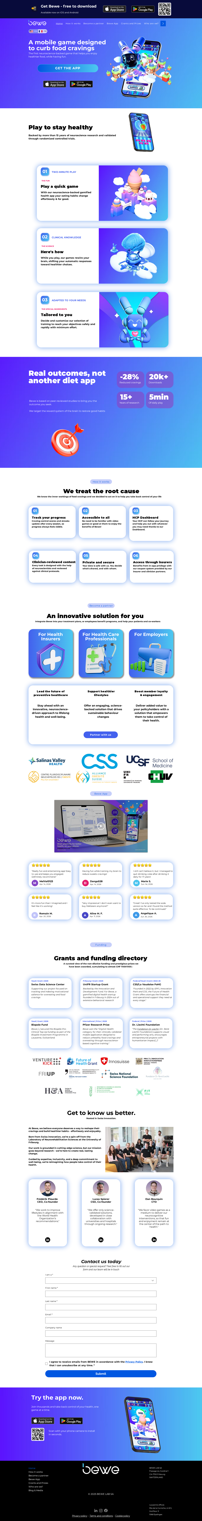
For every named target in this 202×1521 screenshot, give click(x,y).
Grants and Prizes (36, 1483)
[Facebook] (106, 1510)
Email (48, 1314)
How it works (36, 1471)
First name (51, 1288)
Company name (53, 1327)
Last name (51, 1301)
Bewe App (34, 1479)
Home (32, 1468)
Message (49, 1341)
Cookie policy (122, 1516)
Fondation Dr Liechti (148, 1029)
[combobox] (100, 1280)
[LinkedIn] (96, 1510)
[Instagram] (101, 1510)
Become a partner (36, 1475)
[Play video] (101, 826)
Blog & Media (36, 1490)
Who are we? (36, 1486)
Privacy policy (79, 1516)
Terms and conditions (101, 1516)
